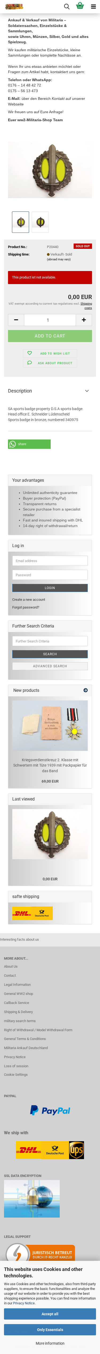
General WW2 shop (18, 994)
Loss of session (16, 1066)
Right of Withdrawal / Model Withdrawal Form (38, 1030)
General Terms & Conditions (25, 1039)
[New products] (85, 691)
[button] (16, 320)
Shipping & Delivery (18, 1012)
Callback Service (16, 1003)
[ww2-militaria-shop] (12, 6)
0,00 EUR (50, 879)
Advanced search (50, 666)
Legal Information (17, 985)
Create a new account (28, 600)
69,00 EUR (50, 781)
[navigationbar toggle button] (93, 6)
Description (20, 391)
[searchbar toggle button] (66, 6)
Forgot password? (25, 607)
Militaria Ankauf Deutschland (26, 1048)
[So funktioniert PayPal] (50, 1110)
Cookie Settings (16, 1075)
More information (50, 1343)
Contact (10, 976)
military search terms (20, 1021)
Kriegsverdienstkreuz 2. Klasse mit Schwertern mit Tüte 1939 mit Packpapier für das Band (50, 765)
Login (50, 588)
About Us (11, 966)
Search (50, 654)
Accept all (50, 1314)
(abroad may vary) (59, 259)
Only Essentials (50, 1330)
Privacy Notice (24, 1303)
